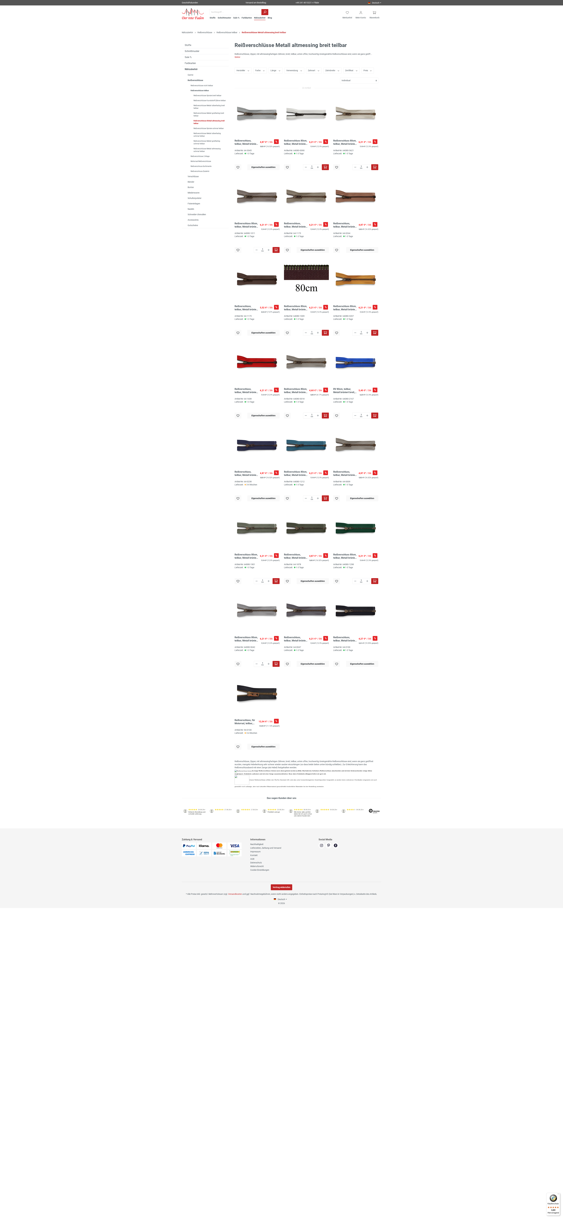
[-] (305, 167)
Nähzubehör (191, 69)
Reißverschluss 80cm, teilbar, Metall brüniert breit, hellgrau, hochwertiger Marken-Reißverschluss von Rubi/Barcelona (246, 639)
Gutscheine (193, 225)
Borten (191, 187)
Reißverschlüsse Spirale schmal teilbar (209, 128)
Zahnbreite (330, 70)
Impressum (255, 851)
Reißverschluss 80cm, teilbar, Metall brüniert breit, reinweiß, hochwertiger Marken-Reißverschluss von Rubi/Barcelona (296, 142)
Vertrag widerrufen (281, 887)
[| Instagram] (322, 846)
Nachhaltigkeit (256, 844)
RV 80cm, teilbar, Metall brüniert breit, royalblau (344, 391)
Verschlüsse (193, 176)
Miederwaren (194, 193)
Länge (274, 70)
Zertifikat (349, 70)
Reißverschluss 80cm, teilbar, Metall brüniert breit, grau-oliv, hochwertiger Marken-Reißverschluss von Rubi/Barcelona (246, 556)
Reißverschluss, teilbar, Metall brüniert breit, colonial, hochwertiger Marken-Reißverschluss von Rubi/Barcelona (345, 473)
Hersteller (241, 70)
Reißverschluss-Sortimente (201, 166)
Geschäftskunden (190, 2)
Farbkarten (190, 63)
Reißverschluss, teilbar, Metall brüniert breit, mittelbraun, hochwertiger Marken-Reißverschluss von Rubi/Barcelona (345, 225)
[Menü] (558, 1194)
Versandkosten (235, 894)
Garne (190, 75)
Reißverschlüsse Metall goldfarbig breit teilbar (209, 114)
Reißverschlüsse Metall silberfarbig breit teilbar (209, 107)
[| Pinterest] (329, 846)
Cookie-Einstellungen (259, 870)
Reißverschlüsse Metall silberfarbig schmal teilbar (207, 134)
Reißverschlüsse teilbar (200, 91)
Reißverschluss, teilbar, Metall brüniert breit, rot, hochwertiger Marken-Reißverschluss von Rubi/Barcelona (247, 391)
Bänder (191, 182)
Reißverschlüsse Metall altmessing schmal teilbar (207, 150)
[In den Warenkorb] (325, 167)
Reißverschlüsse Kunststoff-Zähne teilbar (210, 101)
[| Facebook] (336, 846)
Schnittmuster (192, 51)
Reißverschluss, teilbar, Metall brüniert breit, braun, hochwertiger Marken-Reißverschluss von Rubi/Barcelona (246, 308)
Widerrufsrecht (257, 866)
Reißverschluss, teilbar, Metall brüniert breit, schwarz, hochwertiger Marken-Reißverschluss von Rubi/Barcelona (345, 639)
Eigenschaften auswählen (263, 167)
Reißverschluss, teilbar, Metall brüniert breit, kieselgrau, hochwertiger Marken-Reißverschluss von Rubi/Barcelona (246, 142)
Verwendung (292, 70)
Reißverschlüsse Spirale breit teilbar (207, 96)
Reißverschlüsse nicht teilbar (202, 86)
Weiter (237, 57)
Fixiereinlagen (194, 203)
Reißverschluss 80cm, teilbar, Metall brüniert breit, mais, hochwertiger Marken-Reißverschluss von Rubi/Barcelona (345, 308)
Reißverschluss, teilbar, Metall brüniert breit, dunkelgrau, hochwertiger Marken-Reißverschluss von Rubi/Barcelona (296, 639)
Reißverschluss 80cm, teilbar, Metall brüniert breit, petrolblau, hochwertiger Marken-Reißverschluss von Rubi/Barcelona (296, 473)
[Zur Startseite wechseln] (193, 13)
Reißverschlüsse (195, 80)
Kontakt (254, 855)
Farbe (258, 70)
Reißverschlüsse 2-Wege (200, 156)
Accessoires (193, 220)
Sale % (188, 57)
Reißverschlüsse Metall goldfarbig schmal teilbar (207, 142)
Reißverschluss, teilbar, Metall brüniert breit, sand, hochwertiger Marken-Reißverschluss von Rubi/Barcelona (296, 225)
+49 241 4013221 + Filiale (307, 2)
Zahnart (312, 70)
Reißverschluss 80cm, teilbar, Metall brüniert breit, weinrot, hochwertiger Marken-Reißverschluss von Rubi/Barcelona (296, 391)
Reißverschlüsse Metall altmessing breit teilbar (209, 122)
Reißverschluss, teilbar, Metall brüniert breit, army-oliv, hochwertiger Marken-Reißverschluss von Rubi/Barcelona (296, 556)
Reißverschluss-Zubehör (200, 171)
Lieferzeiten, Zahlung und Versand (265, 848)
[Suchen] (264, 12)
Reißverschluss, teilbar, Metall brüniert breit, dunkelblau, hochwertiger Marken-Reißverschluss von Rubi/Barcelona (246, 473)
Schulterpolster (194, 198)
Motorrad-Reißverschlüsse (201, 161)
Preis (365, 70)
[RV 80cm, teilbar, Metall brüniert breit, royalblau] (355, 362)
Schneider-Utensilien (197, 214)
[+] (317, 167)
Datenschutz (256, 862)
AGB (252, 859)
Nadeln (191, 209)
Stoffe (188, 45)
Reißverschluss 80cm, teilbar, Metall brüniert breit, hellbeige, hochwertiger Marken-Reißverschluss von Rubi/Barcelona (345, 142)
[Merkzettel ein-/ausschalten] (238, 167)
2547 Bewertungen (190, 827)
